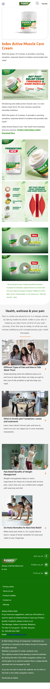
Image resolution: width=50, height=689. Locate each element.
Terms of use (8, 591)
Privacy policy (8, 587)
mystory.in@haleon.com (16, 634)
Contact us (7, 600)
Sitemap (6, 604)
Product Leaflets (9, 596)
